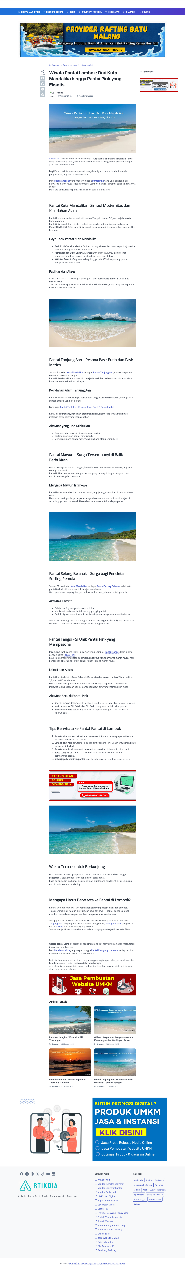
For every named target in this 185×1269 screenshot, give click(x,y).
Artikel (137, 1190)
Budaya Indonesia (158, 1190)
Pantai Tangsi (112, 651)
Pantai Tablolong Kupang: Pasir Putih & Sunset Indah (87, 407)
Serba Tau (102, 1208)
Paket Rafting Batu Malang (111, 1225)
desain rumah (155, 1199)
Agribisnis (138, 1180)
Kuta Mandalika (62, 180)
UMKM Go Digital (106, 1196)
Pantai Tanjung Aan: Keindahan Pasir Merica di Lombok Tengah (113, 1081)
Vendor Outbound (106, 1192)
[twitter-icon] (37, 1174)
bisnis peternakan (155, 1194)
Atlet (145, 1190)
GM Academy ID (105, 1246)
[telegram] (42, 89)
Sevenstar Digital (106, 1204)
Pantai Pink (98, 180)
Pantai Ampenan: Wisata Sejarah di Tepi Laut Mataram (67, 1081)
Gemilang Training (106, 1250)
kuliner (137, 1204)
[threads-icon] (32, 1174)
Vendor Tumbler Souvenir (110, 1184)
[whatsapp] (42, 83)
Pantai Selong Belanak (108, 586)
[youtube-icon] (48, 1174)
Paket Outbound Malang (109, 1229)
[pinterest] (42, 94)
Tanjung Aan (55, 923)
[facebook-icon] (21, 1174)
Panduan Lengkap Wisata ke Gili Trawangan (66, 1039)
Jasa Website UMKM (108, 1237)
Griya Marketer (105, 1242)
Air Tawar (159, 1185)
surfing (59, 926)
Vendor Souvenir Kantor (109, 1188)
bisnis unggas (140, 1199)
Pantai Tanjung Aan (103, 372)
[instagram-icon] (27, 1174)
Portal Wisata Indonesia (109, 1217)
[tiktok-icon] (42, 1174)
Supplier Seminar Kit (108, 1200)
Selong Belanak (113, 923)
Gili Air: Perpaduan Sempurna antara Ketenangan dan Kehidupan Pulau (113, 1039)
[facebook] (42, 78)
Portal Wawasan (105, 1221)
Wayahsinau (103, 1179)
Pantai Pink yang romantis (104, 950)
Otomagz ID (103, 1233)
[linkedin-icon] (53, 1174)
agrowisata (139, 1194)
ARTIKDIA (54, 158)
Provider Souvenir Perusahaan (112, 1213)
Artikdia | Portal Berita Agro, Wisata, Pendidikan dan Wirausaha (97, 1263)
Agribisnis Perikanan (155, 1180)
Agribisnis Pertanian (143, 1185)
